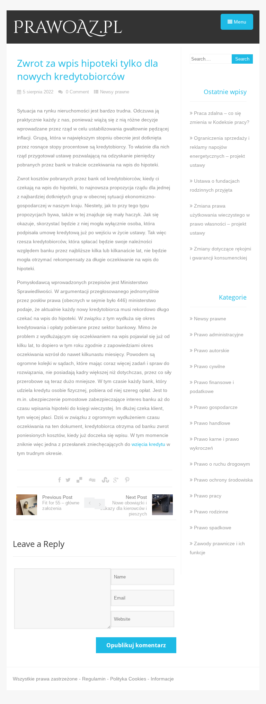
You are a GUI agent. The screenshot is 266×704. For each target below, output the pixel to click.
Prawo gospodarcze (216, 407)
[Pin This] (127, 480)
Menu (239, 22)
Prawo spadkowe (212, 527)
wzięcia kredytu (148, 444)
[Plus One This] (116, 480)
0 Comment (77, 91)
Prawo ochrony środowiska (223, 480)
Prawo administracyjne (218, 334)
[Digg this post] (91, 480)
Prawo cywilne (209, 366)
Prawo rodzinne (211, 511)
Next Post (123, 505)
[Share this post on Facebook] (59, 480)
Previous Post (60, 502)
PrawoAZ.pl (68, 27)
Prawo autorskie (211, 350)
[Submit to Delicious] (79, 480)
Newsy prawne (114, 91)
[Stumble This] (104, 480)
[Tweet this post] (68, 480)
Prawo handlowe (212, 423)
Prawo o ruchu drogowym (222, 464)
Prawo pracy (207, 496)
